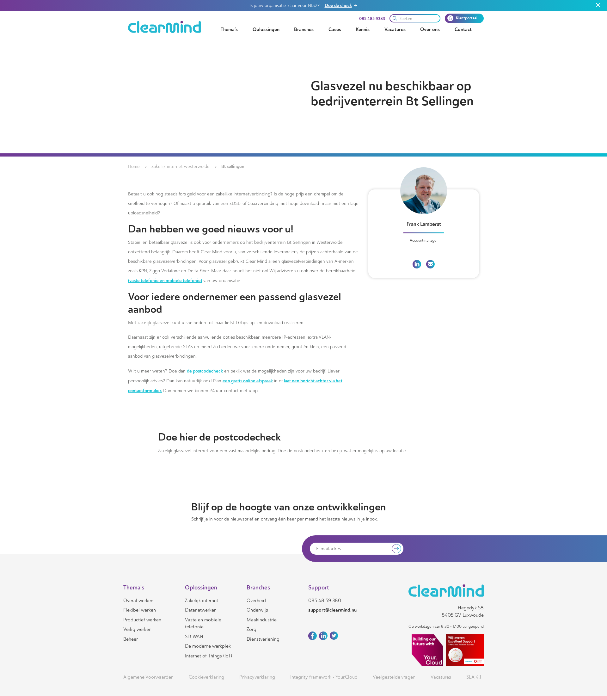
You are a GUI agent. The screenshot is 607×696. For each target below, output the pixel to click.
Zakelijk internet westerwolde (180, 166)
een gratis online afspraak (248, 381)
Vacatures (395, 29)
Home (134, 166)
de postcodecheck (205, 371)
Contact (463, 29)
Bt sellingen (232, 166)
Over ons (430, 29)
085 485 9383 (372, 18)
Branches (304, 29)
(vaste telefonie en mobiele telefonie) (165, 280)
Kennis (363, 29)
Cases (334, 29)
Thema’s (229, 29)
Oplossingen (266, 29)
